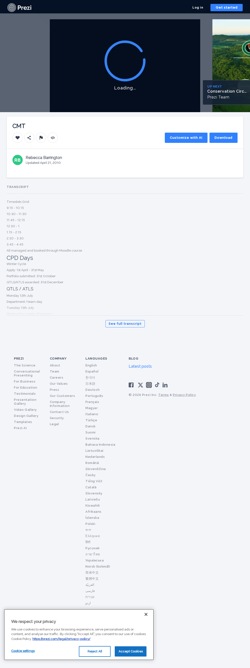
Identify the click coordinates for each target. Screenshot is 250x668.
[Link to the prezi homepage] (19, 7)
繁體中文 (92, 578)
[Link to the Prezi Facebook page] (132, 384)
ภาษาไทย (92, 554)
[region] (79, 634)
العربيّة (89, 585)
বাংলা (88, 530)
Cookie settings (23, 651)
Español (92, 371)
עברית (90, 597)
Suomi (90, 432)
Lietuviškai (94, 450)
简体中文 (92, 572)
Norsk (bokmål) (97, 566)
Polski (90, 524)
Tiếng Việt (93, 481)
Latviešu (92, 499)
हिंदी (87, 542)
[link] (19, 7)
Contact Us (59, 412)
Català (90, 487)
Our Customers (62, 396)
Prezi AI (20, 428)
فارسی (90, 591)
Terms (163, 395)
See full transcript (125, 323)
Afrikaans (93, 511)
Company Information (60, 404)
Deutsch (92, 390)
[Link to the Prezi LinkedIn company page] (166, 384)
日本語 (90, 383)
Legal (54, 424)
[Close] (146, 614)
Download (223, 137)
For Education (25, 387)
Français (92, 402)
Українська (94, 560)
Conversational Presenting (27, 373)
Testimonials (25, 393)
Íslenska (92, 518)
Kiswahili (92, 505)
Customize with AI (186, 137)
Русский (92, 548)
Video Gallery (25, 410)
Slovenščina (95, 469)
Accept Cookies (131, 651)
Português (94, 396)
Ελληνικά (92, 536)
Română (92, 463)
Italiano (91, 414)
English (91, 365)
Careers (56, 377)
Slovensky (94, 493)
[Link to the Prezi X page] (140, 386)
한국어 (90, 377)
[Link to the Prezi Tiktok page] (157, 386)
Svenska (92, 438)
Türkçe (91, 420)
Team (54, 371)
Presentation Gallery (25, 401)
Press (54, 390)
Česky (90, 475)
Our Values (59, 383)
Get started (227, 7)
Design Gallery (26, 416)
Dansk (90, 426)
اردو (88, 603)
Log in (197, 7)
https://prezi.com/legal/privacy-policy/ (61, 639)
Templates (23, 422)
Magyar (91, 408)
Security (57, 418)
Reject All (95, 651)
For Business (24, 381)
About (55, 365)
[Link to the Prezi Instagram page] (149, 386)
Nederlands (95, 457)
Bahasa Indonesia (100, 444)
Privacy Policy (184, 395)
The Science (25, 365)
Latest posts (140, 366)
